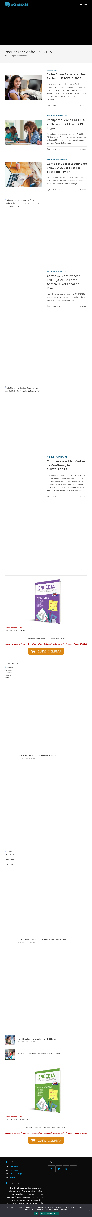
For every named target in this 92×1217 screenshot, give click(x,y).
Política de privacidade (49, 1213)
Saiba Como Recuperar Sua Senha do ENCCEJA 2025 (66, 76)
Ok (36, 1213)
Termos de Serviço (15, 1174)
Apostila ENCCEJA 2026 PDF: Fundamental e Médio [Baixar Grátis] (42, 940)
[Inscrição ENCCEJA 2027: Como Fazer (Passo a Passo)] (10, 756)
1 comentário (54, 496)
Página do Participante (57, 116)
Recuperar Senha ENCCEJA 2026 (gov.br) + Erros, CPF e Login (66, 124)
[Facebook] (58, 1168)
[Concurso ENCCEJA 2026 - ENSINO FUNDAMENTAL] (46, 1090)
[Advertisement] (46, 27)
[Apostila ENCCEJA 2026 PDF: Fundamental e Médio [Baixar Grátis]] (10, 941)
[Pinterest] (73, 1168)
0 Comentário (30, 942)
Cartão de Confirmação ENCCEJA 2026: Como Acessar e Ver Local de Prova (63, 282)
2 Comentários (31, 1056)
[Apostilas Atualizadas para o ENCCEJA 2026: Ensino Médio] (10, 1054)
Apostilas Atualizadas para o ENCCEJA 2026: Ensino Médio (39, 1053)
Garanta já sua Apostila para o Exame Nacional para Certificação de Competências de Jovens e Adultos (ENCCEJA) (46, 644)
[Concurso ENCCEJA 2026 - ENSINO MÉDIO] (46, 601)
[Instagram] (66, 1168)
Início (6, 56)
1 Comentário (30, 758)
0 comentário (54, 105)
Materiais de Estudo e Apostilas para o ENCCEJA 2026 (37, 1039)
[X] (51, 1168)
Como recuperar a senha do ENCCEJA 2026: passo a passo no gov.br (67, 168)
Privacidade (13, 1177)
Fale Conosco (13, 1170)
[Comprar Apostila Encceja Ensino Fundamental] (46, 651)
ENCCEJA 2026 (52, 70)
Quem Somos (13, 1167)
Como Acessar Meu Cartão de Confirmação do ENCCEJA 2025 (66, 465)
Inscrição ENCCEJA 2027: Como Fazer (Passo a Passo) (37, 755)
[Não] (89, 1210)
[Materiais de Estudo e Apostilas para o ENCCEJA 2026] (10, 1040)
